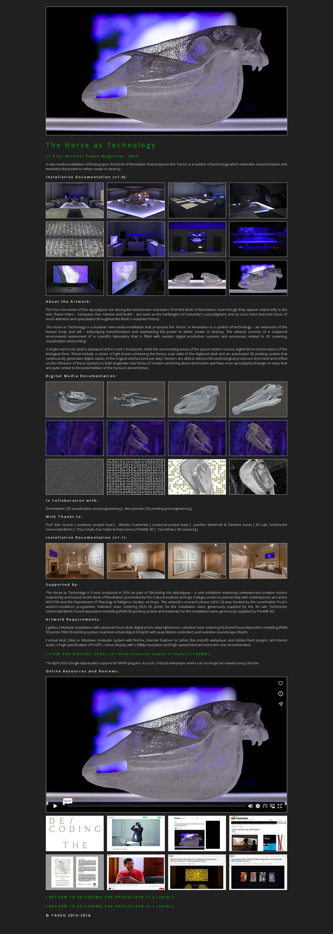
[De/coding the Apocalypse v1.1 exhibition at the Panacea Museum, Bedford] (137, 888)
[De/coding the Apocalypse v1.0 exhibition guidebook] (76, 850)
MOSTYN (52, 602)
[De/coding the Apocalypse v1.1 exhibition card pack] (76, 888)
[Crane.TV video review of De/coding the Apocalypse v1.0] (137, 850)
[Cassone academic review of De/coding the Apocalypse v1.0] (259, 850)
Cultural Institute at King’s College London (185, 597)
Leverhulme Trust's (272, 602)
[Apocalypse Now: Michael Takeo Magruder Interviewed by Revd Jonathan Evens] (259, 888)
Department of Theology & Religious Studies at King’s (116, 602)
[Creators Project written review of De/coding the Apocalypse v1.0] (198, 850)
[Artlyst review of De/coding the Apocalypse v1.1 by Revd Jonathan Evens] (198, 888)
